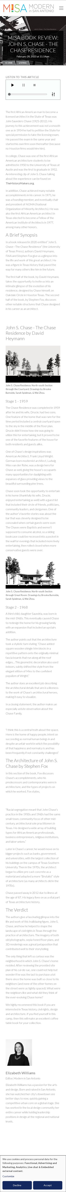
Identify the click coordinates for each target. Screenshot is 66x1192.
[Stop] (34, 85)
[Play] (13, 85)
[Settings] (53, 94)
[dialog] (33, 1173)
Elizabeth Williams (20, 1073)
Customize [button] (8, 1176)
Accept (48, 1185)
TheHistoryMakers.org (20, 183)
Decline (17, 1185)
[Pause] (24, 85)
